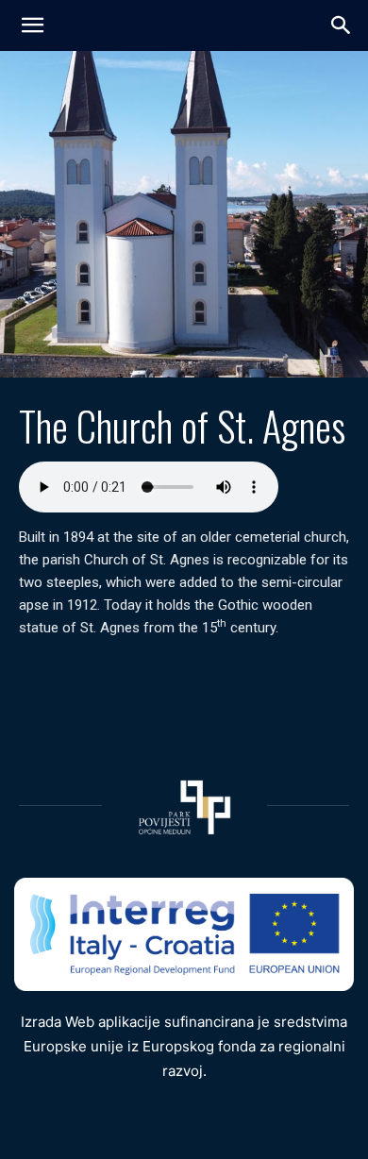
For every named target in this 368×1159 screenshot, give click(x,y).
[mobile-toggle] (32, 25)
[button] (341, 25)
